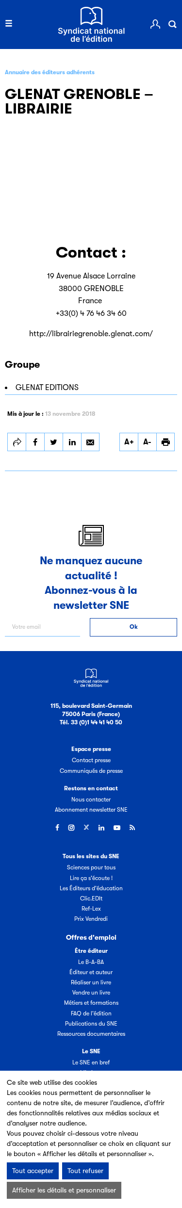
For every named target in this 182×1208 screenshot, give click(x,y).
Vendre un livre (91, 992)
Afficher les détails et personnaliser (64, 1190)
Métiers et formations (91, 1002)
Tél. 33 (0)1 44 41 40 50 (91, 722)
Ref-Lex (91, 908)
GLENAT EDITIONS (47, 387)
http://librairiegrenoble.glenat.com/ (91, 333)
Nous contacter (91, 799)
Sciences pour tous (91, 867)
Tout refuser (85, 1171)
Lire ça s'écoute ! (91, 878)
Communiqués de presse (91, 770)
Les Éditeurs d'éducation (91, 888)
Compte (155, 24)
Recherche (172, 24)
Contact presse (91, 760)
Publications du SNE (91, 1023)
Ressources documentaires (91, 1033)
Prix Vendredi (91, 918)
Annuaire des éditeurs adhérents (50, 72)
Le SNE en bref (91, 1062)
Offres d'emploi (91, 937)
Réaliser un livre (91, 982)
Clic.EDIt (91, 898)
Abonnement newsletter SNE (91, 809)
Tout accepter (32, 1171)
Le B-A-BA (91, 962)
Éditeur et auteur (91, 972)
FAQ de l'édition (91, 1013)
